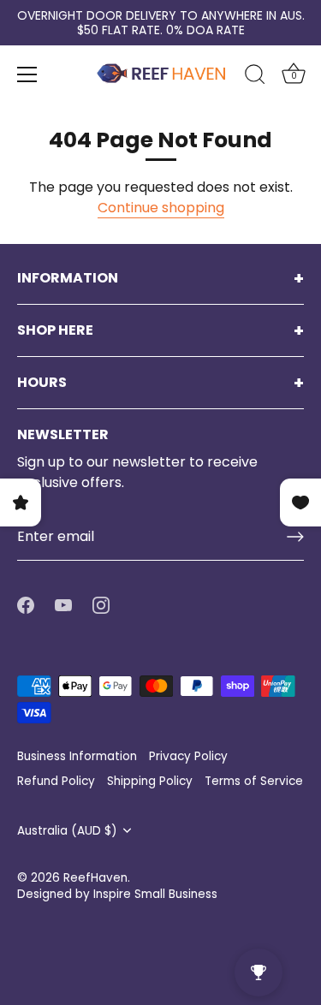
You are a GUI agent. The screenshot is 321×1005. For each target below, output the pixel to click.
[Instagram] (101, 605)
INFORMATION (67, 278)
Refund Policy (56, 781)
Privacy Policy (188, 756)
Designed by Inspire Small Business (117, 894)
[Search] (255, 77)
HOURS (42, 382)
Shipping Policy (150, 781)
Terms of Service (254, 781)
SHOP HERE (55, 330)
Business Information (77, 756)
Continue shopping (161, 207)
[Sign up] (295, 536)
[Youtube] (63, 605)
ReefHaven (95, 878)
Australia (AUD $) (67, 831)
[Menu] (27, 74)
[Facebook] (25, 605)
